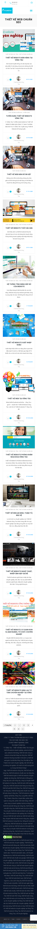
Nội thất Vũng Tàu (16, 788)
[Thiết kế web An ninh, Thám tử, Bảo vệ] (19, 496)
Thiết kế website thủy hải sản (19, 228)
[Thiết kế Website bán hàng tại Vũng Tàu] (19, 40)
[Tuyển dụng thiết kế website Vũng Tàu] (19, 99)
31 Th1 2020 (29, 191)
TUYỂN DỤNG (26, 112)
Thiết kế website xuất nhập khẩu (19, 344)
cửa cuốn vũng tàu (15, 780)
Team (12, 919)
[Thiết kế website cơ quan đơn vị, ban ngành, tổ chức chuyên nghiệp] (19, 612)
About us (6, 919)
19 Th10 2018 (29, 418)
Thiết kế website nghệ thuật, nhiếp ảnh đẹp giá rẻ (19, 572)
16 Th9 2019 (29, 362)
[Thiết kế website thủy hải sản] (19, 211)
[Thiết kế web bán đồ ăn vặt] (19, 157)
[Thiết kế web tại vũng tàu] (19, 381)
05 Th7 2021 (29, 79)
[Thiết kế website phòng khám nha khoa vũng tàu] (19, 437)
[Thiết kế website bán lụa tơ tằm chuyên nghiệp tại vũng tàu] (19, 673)
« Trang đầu (7, 725)
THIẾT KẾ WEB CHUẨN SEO (26, 54)
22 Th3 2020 (29, 137)
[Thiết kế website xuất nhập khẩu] (19, 325)
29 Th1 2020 (29, 247)
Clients (24, 919)
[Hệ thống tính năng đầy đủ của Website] (19, 267)
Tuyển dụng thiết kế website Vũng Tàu (19, 117)
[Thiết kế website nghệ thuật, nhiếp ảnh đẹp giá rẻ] (19, 554)
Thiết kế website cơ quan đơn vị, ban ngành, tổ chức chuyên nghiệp (19, 632)
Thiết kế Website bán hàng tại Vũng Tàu (19, 59)
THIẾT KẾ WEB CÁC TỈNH (11, 54)
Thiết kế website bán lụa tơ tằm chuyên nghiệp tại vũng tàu (19, 692)
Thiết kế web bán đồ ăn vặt (19, 174)
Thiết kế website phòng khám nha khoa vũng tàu (19, 456)
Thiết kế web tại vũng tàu (19, 399)
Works (18, 919)
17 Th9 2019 (29, 306)
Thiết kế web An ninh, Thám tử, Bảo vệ (19, 514)
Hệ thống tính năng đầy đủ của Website (19, 285)
